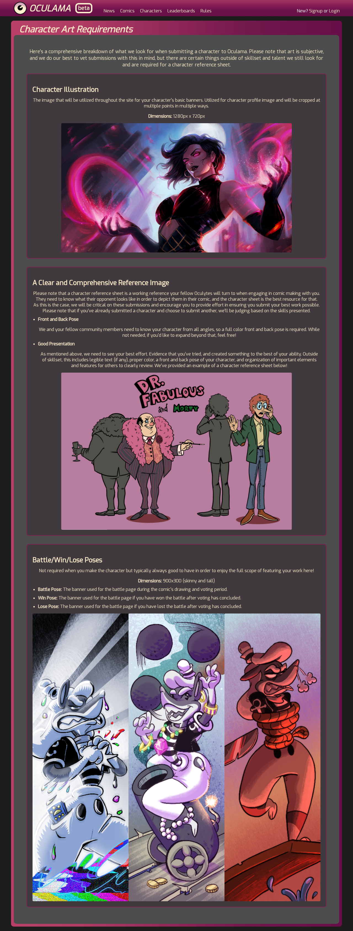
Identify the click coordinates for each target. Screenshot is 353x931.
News (109, 11)
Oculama (50, 8)
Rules (206, 11)
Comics (127, 11)
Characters (151, 11)
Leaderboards (181, 11)
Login (334, 11)
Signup (316, 11)
